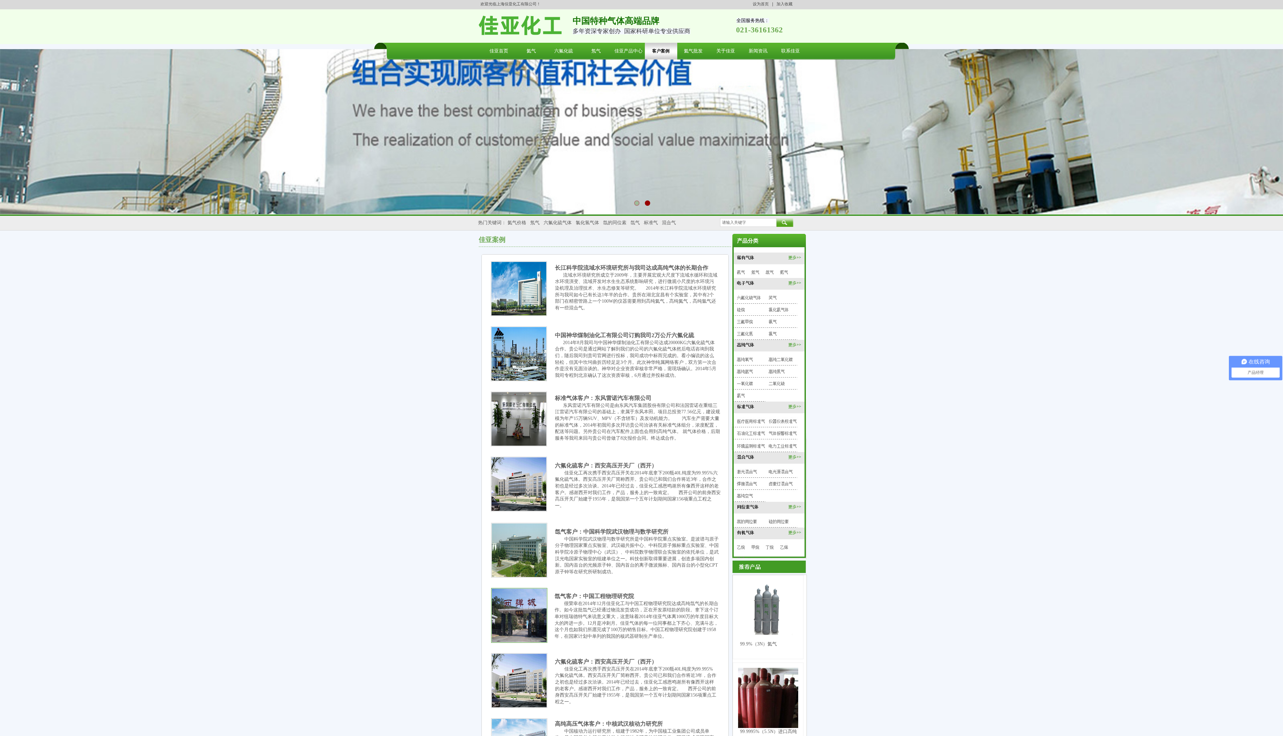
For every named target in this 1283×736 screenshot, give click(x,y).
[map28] (751, 445)
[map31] (747, 471)
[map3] (755, 271)
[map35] (746, 495)
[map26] (750, 433)
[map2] (740, 272)
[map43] (786, 547)
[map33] (747, 482)
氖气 (596, 50)
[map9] (742, 309)
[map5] (784, 271)
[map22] (743, 395)
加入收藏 (784, 4)
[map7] (748, 296)
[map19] (777, 371)
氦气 (531, 50)
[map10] (780, 309)
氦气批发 (693, 50)
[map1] (769, 257)
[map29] (783, 445)
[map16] (746, 359)
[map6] (768, 283)
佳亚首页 (498, 50)
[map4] (770, 271)
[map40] (741, 548)
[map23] (768, 407)
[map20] (745, 383)
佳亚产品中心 (628, 50)
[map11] (744, 321)
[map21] (778, 383)
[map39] (769, 533)
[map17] (781, 359)
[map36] (769, 507)
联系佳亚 (790, 50)
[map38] (779, 521)
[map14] (773, 333)
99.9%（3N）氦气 (758, 643)
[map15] (769, 344)
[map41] (756, 548)
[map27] (784, 432)
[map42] (770, 548)
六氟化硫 (563, 50)
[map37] (746, 520)
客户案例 (661, 50)
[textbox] (748, 222)
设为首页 (761, 4)
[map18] (745, 371)
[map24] (749, 420)
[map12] (772, 320)
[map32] (781, 470)
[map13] (745, 332)
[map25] (784, 420)
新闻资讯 (758, 50)
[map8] (774, 296)
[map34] (781, 483)
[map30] (769, 457)
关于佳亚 (725, 50)
